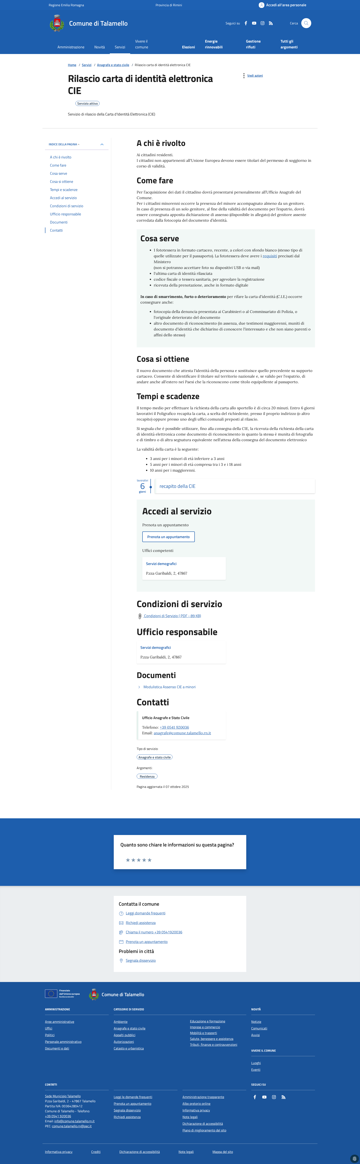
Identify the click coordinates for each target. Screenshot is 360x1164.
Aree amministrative (59, 1021)
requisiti (270, 256)
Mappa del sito (222, 1151)
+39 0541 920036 (174, 727)
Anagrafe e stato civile (113, 64)
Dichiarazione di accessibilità (202, 1123)
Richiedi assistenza (127, 1116)
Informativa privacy (196, 1110)
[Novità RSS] (269, 23)
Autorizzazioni (124, 1041)
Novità (99, 47)
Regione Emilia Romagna (66, 5)
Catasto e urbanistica (129, 1048)
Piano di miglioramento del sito (204, 1130)
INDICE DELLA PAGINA (63, 144)
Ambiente (121, 1021)
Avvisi (255, 1034)
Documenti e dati (57, 1048)
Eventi (255, 1069)
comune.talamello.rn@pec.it (72, 1126)
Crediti (96, 1151)
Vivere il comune (141, 44)
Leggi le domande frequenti (133, 1096)
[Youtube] (252, 23)
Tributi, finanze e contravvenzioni (213, 1044)
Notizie (256, 1021)
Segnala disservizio (127, 1110)
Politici (50, 1034)
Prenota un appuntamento (132, 1103)
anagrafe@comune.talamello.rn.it (182, 733)
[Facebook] (244, 23)
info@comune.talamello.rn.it (74, 1121)
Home (72, 64)
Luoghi (256, 1062)
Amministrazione (71, 47)
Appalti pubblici (124, 1034)
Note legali (190, 1116)
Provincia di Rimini (169, 5)
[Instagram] (261, 23)
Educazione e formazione (207, 1021)
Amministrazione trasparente (203, 1096)
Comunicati (259, 1028)
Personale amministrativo (63, 1041)
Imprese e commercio (205, 1027)
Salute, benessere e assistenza (211, 1038)
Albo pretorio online (196, 1103)
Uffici (48, 1028)
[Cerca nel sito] (306, 23)
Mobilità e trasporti (203, 1032)
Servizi (120, 47)
